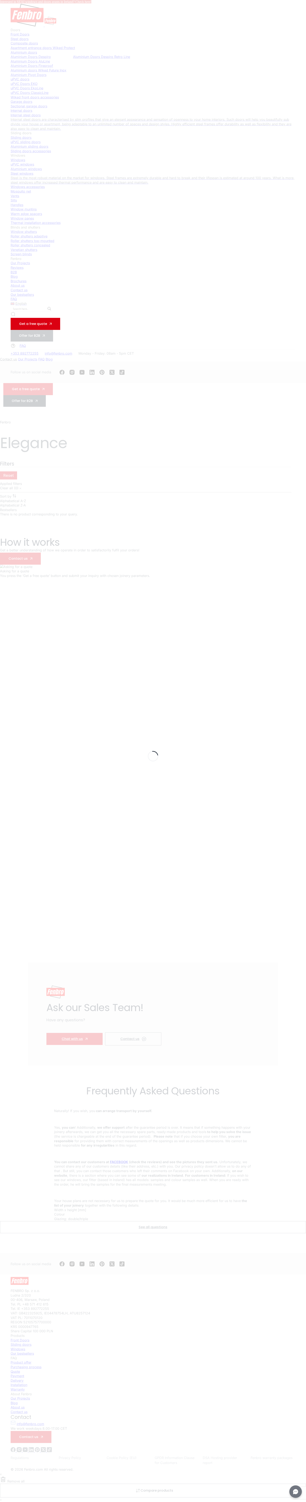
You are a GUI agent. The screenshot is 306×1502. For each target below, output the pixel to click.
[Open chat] (295, 1491)
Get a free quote (33, 323)
